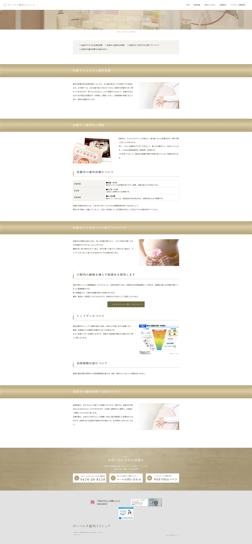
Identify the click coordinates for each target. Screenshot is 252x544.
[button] (126, 304)
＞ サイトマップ (76, 534)
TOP (188, 5)
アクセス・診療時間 (237, 5)
